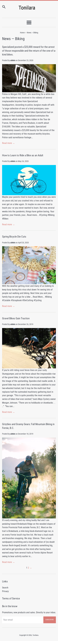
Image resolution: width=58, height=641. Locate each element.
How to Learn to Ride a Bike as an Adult (22, 155)
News (6, 38)
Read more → (8, 143)
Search (5, 587)
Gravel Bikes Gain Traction (16, 318)
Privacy (5, 591)
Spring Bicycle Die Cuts (14, 236)
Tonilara (35, 635)
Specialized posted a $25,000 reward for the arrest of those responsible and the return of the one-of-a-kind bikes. (29, 50)
